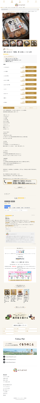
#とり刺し (6, 7)
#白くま (9, 7)
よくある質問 (5, 391)
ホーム (4, 11)
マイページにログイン (6, 386)
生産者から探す (5, 378)
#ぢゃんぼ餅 (13, 7)
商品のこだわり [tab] (8, 107)
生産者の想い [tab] (31, 107)
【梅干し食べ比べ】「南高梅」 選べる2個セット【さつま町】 (16, 227)
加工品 (20, 11)
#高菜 (24, 7)
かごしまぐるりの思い (6, 388)
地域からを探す (5, 380)
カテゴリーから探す (6, 376)
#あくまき (20, 7)
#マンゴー (17, 7)
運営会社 (4, 395)
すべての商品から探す (6, 381)
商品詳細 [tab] (20, 107)
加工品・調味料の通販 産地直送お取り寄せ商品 (12, 11)
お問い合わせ (5, 393)
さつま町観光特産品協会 (9, 49)
